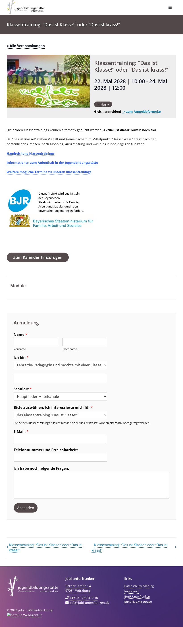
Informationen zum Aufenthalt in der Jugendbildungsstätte (52, 162)
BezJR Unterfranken (137, 596)
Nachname (69, 349)
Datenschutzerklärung (139, 586)
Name (20, 334)
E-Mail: (21, 431)
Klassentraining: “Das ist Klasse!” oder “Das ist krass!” (45, 547)
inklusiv (103, 104)
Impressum (131, 591)
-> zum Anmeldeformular (141, 111)
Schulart (23, 389)
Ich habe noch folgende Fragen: (41, 468)
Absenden (25, 507)
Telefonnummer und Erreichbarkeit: (46, 450)
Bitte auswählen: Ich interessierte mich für (53, 407)
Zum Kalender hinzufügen (37, 257)
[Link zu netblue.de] (24, 615)
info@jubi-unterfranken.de (89, 602)
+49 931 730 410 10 (83, 598)
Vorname (20, 349)
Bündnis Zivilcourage (138, 602)
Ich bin (21, 357)
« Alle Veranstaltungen (26, 45)
